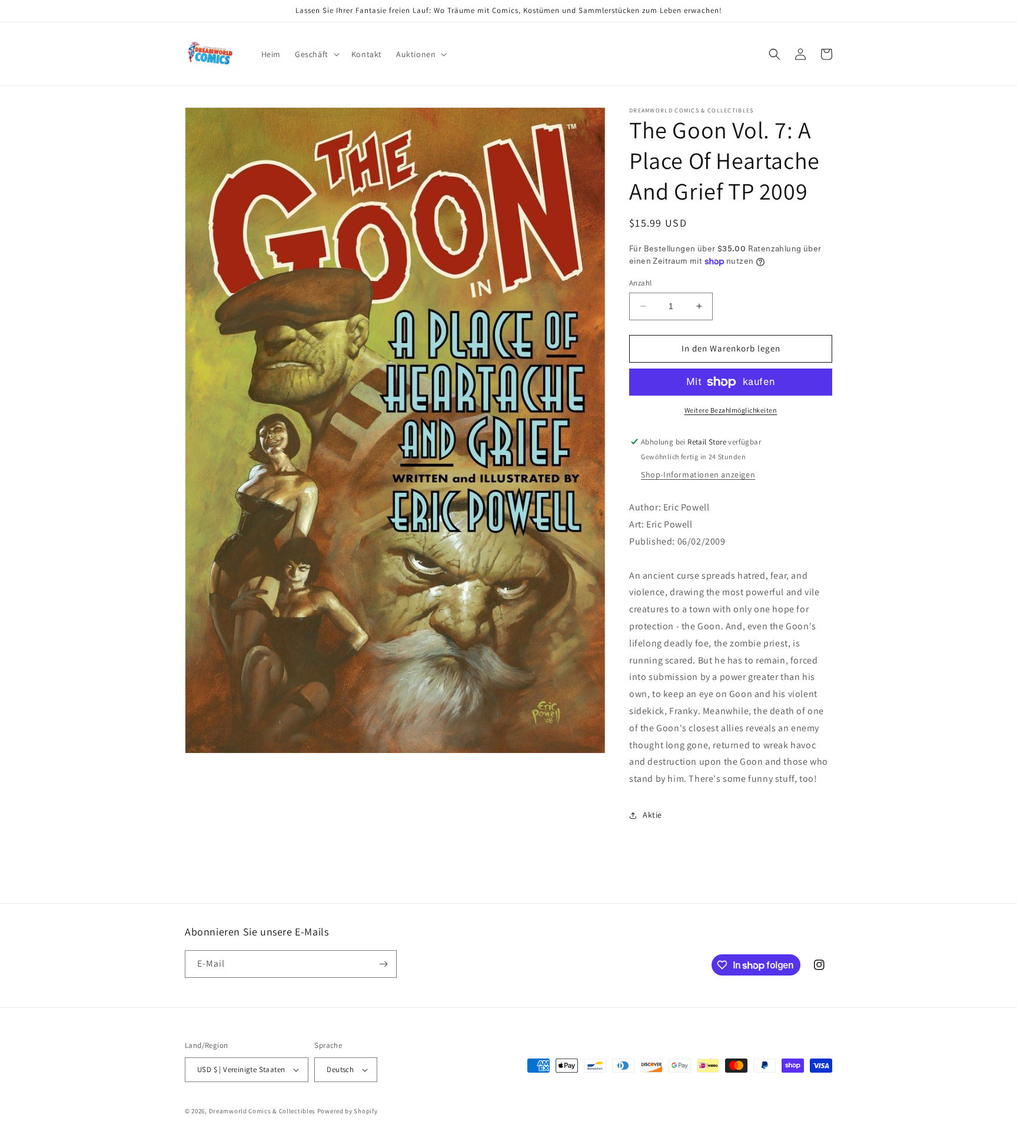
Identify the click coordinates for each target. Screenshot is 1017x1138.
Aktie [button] (652, 814)
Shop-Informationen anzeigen (698, 474)
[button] (316, 54)
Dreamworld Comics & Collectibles (262, 1111)
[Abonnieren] (383, 964)
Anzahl (640, 283)
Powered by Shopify (347, 1111)
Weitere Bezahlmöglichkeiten (730, 410)
